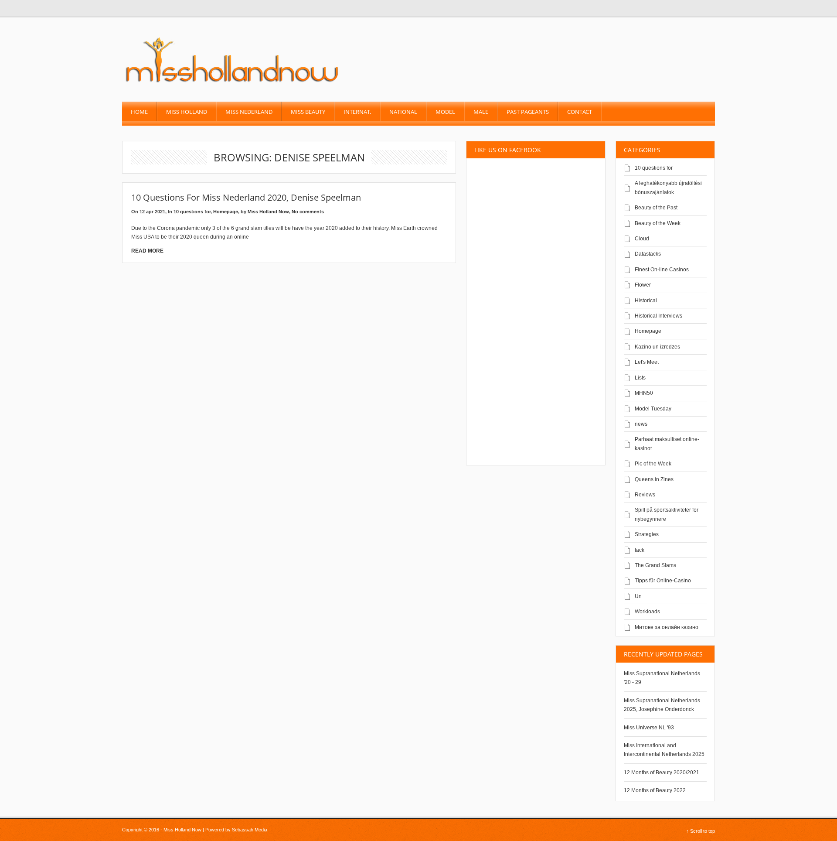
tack (639, 550)
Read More (147, 251)
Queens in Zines (654, 479)
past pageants (528, 112)
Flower (643, 285)
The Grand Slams (655, 565)
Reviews (645, 495)
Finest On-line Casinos (662, 270)
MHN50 (644, 393)
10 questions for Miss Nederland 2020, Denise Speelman (246, 197)
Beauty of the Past (656, 208)
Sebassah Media (249, 829)
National (403, 112)
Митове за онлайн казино (666, 627)
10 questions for (192, 211)
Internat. (357, 112)
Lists (640, 378)
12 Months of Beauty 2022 (655, 790)
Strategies (647, 534)
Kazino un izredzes (657, 347)
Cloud (642, 239)
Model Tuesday (653, 409)
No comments (308, 211)
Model (445, 112)
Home (139, 112)
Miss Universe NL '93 (649, 728)
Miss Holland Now (268, 211)
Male (480, 112)
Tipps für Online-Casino (663, 581)
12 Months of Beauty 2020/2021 (661, 772)
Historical (646, 300)
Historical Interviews (658, 316)
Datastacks (648, 254)
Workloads (647, 612)
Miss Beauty (308, 112)
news (641, 424)
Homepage (225, 211)
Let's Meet (647, 362)
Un (638, 596)
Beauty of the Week (657, 223)
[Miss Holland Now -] (232, 83)
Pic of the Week (653, 464)
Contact (579, 112)
